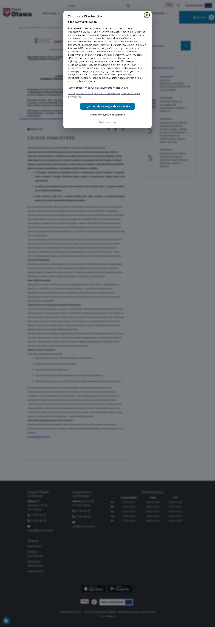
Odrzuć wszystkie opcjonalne (107, 114)
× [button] (147, 15)
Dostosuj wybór (107, 122)
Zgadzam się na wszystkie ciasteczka (107, 106)
